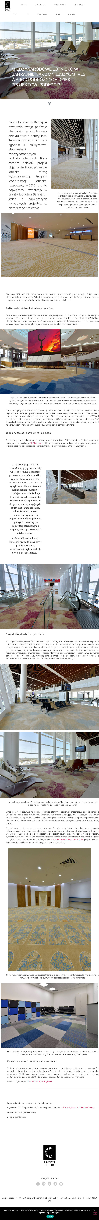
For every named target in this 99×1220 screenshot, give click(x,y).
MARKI (22, 5)
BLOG (58, 14)
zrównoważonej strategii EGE (39, 1081)
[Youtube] (61, 1184)
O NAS (15, 14)
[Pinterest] (49, 1184)
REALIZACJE (39, 5)
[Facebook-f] (38, 1184)
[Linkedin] (55, 1184)
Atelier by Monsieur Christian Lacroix (79, 1107)
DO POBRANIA (42, 14)
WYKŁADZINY (59, 5)
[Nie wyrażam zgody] (95, 1213)
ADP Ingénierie (36, 443)
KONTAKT (71, 14)
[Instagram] (44, 1184)
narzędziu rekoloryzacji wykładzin (67, 839)
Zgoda (50, 1216)
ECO (27, 14)
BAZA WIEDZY (80, 5)
